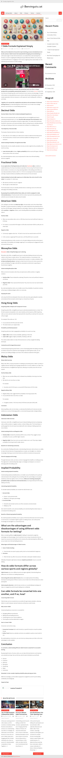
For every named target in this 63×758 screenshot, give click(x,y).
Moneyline (3, 252)
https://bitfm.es (50, 111)
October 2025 (50, 88)
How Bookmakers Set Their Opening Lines (36, 713)
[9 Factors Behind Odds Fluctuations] (22, 704)
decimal (36, 91)
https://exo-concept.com (52, 138)
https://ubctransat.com (52, 140)
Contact (38, 13)
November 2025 (51, 85)
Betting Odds (9, 13)
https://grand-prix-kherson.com (54, 144)
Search (47, 18)
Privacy (26, 13)
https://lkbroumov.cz (51, 126)
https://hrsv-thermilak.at (52, 115)
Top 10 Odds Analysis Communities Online (7, 713)
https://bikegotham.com (52, 130)
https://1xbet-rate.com (52, 103)
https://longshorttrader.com (53, 113)
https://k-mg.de (50, 117)
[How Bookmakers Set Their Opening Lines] (37, 704)
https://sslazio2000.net (52, 109)
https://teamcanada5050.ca (53, 132)
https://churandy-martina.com (54, 121)
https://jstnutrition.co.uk (52, 148)
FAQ (21, 13)
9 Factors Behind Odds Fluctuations (21, 713)
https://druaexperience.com (53, 136)
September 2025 (51, 92)
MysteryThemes (16, 756)
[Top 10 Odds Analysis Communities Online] (8, 704)
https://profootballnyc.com (53, 134)
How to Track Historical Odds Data (53, 39)
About (16, 13)
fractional (29, 166)
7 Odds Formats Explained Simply (53, 51)
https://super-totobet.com (53, 101)
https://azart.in (50, 105)
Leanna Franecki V (17, 49)
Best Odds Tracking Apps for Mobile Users (7, 754)
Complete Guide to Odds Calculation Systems (39, 754)
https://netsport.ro (51, 119)
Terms (32, 13)
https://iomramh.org (51, 128)
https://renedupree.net (52, 146)
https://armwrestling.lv (52, 150)
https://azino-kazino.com (52, 107)
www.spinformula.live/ (50, 155)
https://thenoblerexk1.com (53, 142)
